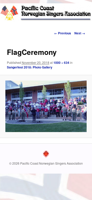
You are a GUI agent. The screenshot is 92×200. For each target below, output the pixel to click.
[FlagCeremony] (45, 106)
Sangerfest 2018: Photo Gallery (29, 67)
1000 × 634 (61, 62)
